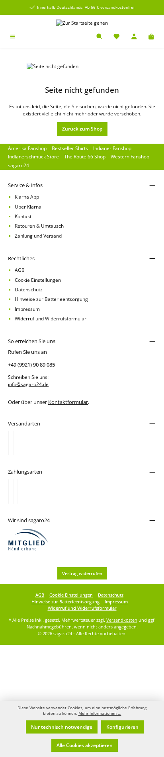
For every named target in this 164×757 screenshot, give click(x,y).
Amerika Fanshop (27, 148)
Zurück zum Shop (82, 128)
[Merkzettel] (116, 37)
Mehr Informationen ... (99, 713)
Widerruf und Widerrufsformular (50, 318)
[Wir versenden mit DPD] (13, 443)
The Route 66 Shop (84, 156)
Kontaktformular (68, 402)
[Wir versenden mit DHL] (8, 443)
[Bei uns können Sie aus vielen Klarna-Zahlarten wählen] (8, 491)
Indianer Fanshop (112, 148)
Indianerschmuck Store (33, 156)
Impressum (27, 309)
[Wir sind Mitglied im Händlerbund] (28, 539)
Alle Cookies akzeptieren (85, 745)
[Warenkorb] (151, 37)
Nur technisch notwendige (61, 727)
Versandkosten (121, 620)
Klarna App (27, 196)
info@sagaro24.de (28, 384)
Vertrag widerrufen (82, 573)
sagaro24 (18, 165)
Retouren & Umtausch (39, 225)
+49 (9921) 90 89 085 (31, 364)
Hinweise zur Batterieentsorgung (51, 299)
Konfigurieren (122, 727)
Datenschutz (29, 289)
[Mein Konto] (134, 37)
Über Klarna (28, 206)
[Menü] (12, 37)
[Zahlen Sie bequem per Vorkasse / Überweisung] (13, 491)
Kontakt (23, 216)
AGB (20, 270)
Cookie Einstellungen (38, 280)
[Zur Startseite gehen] (82, 23)
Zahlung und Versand (38, 235)
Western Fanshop (130, 156)
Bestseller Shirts (70, 148)
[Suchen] (99, 37)
